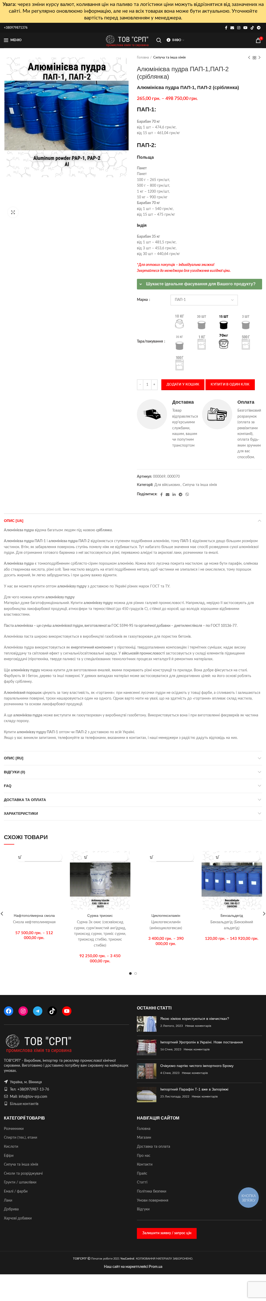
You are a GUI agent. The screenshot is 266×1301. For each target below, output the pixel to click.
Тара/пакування (150, 341)
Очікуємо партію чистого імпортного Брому (197, 1066)
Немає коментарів (198, 1025)
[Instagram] (23, 1011)
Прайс (142, 1173)
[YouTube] (66, 1011)
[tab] (199, 284)
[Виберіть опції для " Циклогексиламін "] (151, 857)
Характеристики (21, 813)
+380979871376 (16, 27)
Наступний (259, 57)
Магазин (144, 1137)
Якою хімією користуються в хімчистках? (194, 1018)
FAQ (7, 786)
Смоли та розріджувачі (23, 1173)
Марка (143, 300)
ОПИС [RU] (13, 758)
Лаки (8, 1200)
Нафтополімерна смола (34, 915)
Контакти (144, 1164)
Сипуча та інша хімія (169, 57)
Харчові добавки (18, 1218)
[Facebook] (8, 1011)
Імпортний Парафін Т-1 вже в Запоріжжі (194, 1089)
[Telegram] (37, 1011)
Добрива (11, 1209)
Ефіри (9, 1156)
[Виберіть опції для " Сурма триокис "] (85, 857)
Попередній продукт (249, 57)
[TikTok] (52, 1011)
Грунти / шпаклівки (20, 1182)
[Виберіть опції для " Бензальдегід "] (217, 857)
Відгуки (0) (14, 772)
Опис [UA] (13, 521)
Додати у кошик (183, 384)
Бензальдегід (232, 915)
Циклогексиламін (165, 915)
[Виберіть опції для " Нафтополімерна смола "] (20, 857)
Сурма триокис (100, 915)
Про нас (143, 1156)
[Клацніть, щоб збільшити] (13, 212)
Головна (143, 57)
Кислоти (11, 1147)
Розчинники (14, 1129)
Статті (142, 1182)
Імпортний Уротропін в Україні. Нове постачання (201, 1042)
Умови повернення (152, 1200)
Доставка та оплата (25, 800)
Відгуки (143, 1209)
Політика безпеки (151, 1191)
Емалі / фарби (16, 1191)
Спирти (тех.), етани (20, 1137)
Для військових (167, 485)
